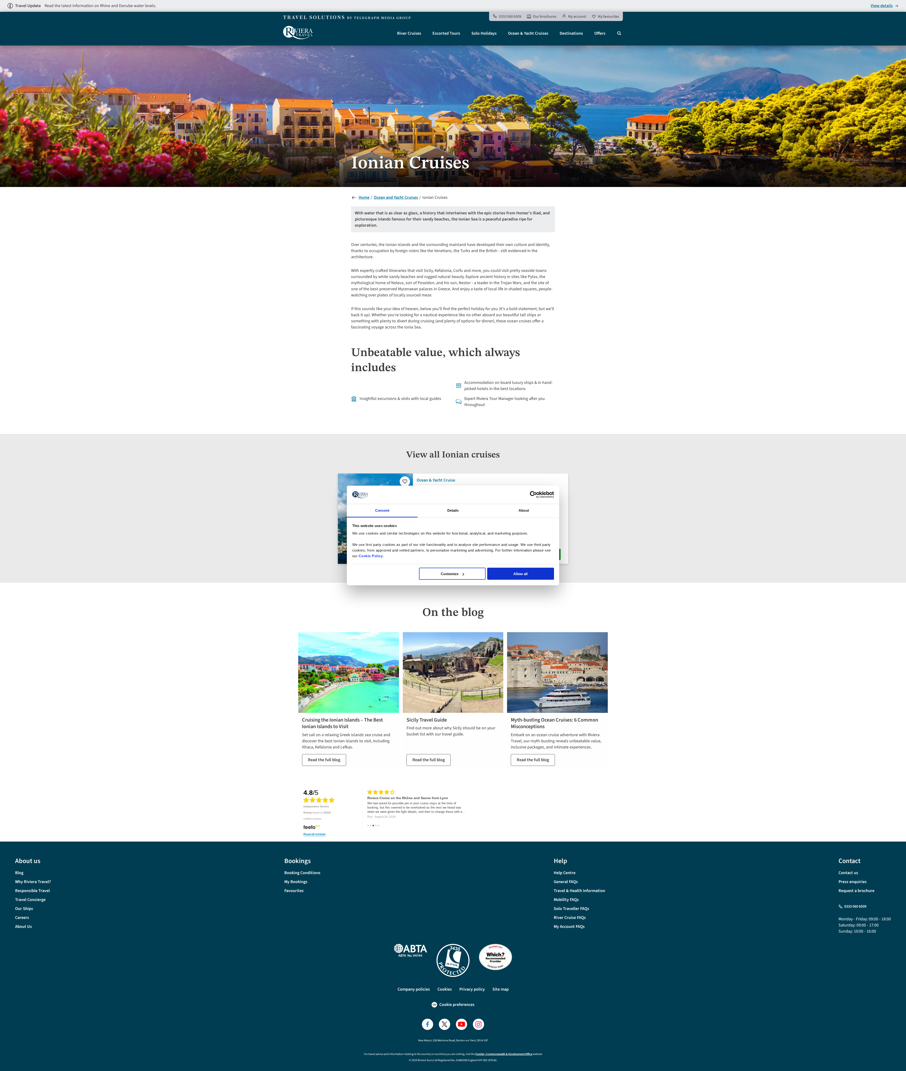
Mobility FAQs (566, 900)
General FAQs (566, 882)
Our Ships (24, 909)
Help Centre (564, 873)
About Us (23, 927)
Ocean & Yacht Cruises (528, 33)
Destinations (571, 33)
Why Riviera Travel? (33, 882)
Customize (449, 574)
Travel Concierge (30, 900)
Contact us (848, 873)
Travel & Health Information (579, 891)
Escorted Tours (446, 33)
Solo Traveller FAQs (571, 909)
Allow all (520, 574)
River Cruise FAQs (570, 918)
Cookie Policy (371, 556)
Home (364, 197)
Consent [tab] (382, 510)
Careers (22, 918)
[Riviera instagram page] (478, 1024)
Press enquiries (853, 882)
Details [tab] (453, 510)
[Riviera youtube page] (461, 1024)
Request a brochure (856, 891)
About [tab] (524, 510)
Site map (500, 989)
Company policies (414, 989)
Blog (19, 873)
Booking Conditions (302, 873)
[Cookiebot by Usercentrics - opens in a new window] (533, 494)
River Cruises (409, 33)
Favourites (294, 891)
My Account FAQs (569, 927)
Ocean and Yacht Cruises (396, 197)
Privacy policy (472, 989)
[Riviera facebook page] (427, 1024)
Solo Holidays (484, 33)
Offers (599, 33)
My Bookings (295, 882)
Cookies (444, 989)
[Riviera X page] (444, 1024)
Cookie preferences (456, 1005)
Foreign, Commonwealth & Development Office (503, 1054)
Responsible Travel (32, 891)
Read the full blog (324, 760)
